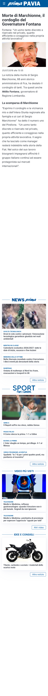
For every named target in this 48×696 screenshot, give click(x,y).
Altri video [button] (39, 527)
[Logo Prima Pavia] (24, 3)
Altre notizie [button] (38, 380)
